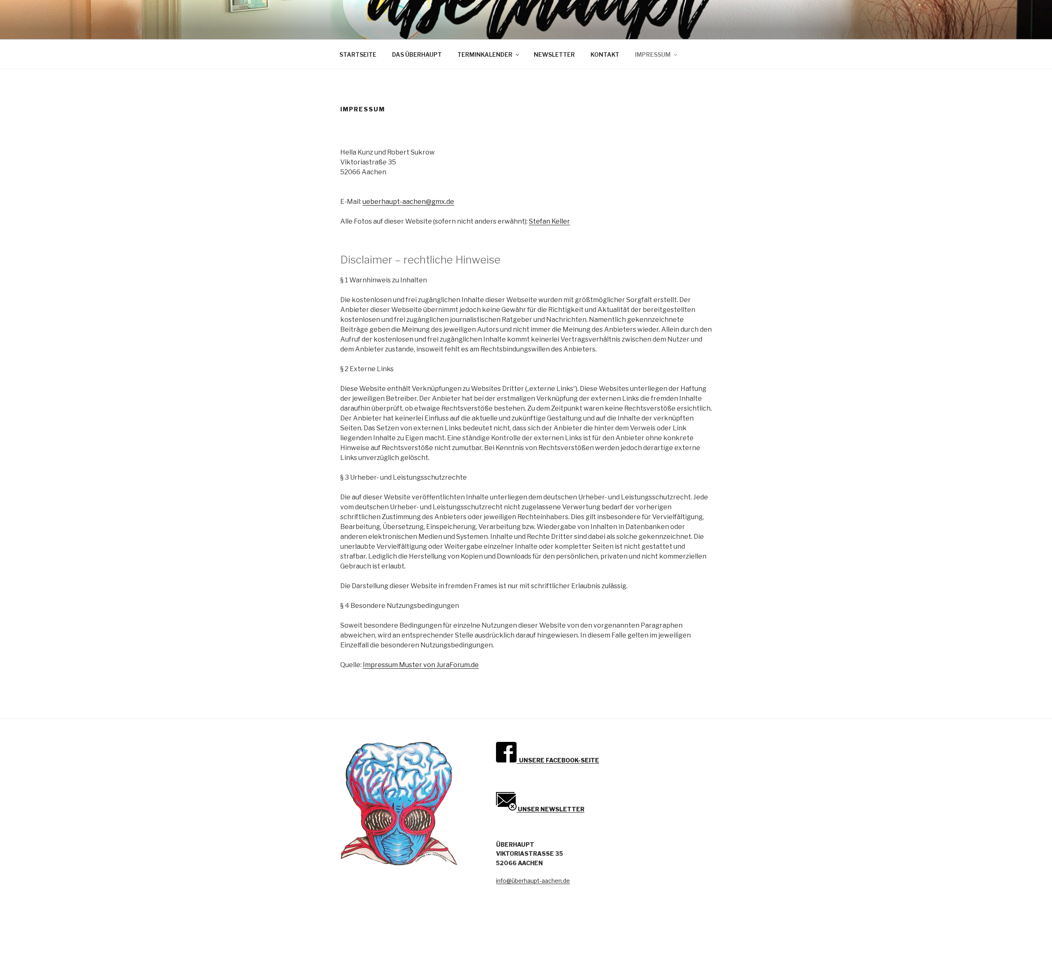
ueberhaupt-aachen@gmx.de (408, 202)
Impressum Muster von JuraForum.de (421, 665)
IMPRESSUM (653, 54)
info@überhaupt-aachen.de (533, 880)
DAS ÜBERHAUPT (417, 54)
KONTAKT (605, 54)
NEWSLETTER (554, 54)
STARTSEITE (357, 54)
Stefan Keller (549, 221)
